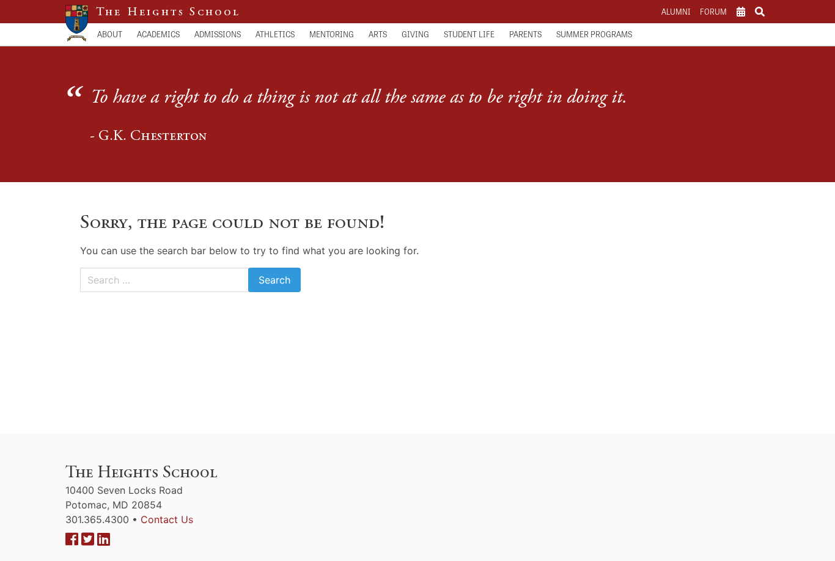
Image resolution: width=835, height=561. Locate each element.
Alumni (675, 11)
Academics (158, 34)
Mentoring (331, 34)
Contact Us (167, 519)
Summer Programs (594, 34)
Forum (713, 11)
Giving (415, 34)
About (109, 34)
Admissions (217, 34)
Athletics (275, 34)
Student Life (469, 34)
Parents (525, 34)
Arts (378, 34)
